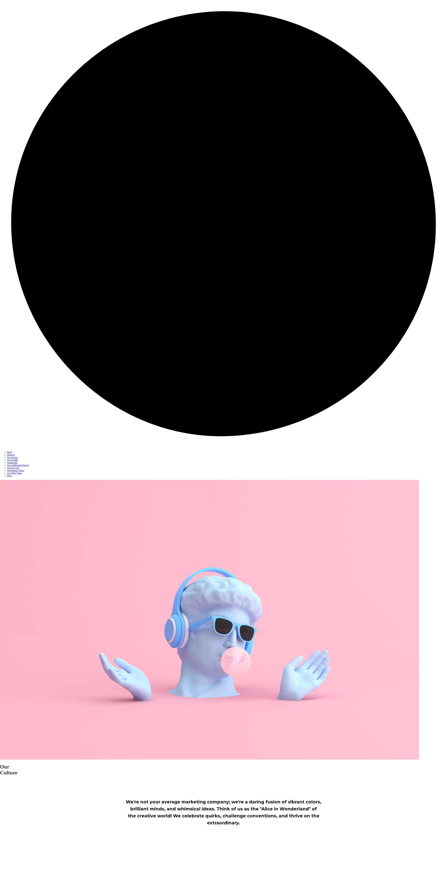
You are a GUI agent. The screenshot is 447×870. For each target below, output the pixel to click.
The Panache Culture (15, 470)
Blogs (9, 475)
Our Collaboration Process (18, 465)
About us (11, 455)
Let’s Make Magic (14, 473)
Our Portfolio (12, 460)
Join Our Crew (13, 468)
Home (9, 452)
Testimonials (12, 462)
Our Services (12, 457)
